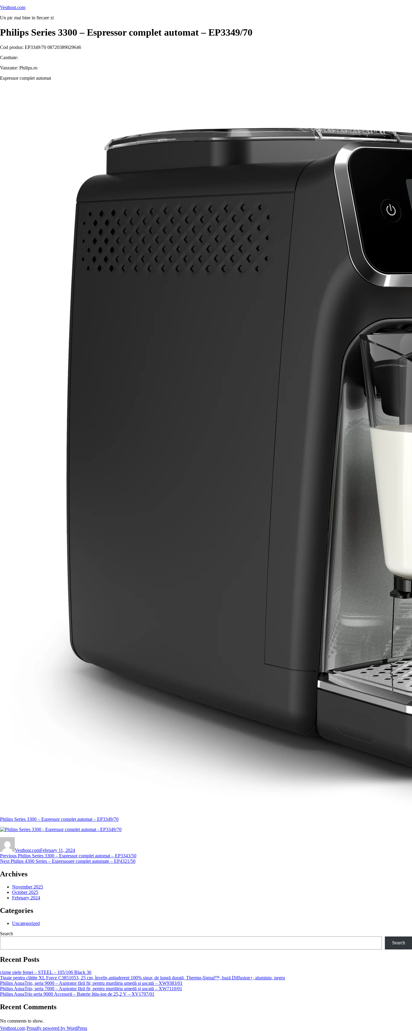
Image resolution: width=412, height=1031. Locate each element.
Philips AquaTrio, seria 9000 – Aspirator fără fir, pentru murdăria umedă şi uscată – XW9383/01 (91, 983)
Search (6, 933)
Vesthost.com (12, 7)
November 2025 (27, 886)
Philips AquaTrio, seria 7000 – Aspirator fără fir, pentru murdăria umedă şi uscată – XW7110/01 (91, 988)
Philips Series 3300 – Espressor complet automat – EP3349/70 (59, 819)
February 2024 (26, 897)
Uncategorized (26, 923)
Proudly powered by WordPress (57, 1028)
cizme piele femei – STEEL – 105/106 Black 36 (45, 972)
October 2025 (25, 892)
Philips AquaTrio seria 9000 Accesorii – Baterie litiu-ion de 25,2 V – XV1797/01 (77, 994)
